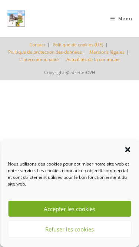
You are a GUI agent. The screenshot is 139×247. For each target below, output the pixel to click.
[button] (127, 149)
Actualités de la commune (93, 59)
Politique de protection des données (45, 52)
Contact (37, 44)
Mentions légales (107, 52)
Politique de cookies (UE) (78, 44)
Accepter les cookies (69, 209)
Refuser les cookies (69, 229)
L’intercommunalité (39, 59)
